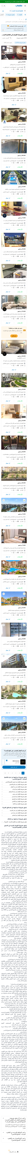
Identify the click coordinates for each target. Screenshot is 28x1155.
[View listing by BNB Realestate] (5, 309)
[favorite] (3, 48)
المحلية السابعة (6, 129)
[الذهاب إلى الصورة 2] (14, 152)
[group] (14, 53)
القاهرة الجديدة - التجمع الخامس (16, 67)
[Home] (26, 19)
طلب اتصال (13, 767)
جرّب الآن (14, 336)
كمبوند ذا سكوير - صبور (5, 706)
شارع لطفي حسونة (5, 67)
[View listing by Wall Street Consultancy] (5, 91)
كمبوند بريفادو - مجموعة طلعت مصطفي (5, 285)
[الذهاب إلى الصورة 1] (15, 152)
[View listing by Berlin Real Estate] (5, 216)
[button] (4, 5)
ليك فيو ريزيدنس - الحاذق (5, 160)
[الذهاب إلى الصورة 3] (13, 152)
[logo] (19, 6)
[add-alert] (3, 11)
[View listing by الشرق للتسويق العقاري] (5, 122)
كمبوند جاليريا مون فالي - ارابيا (5, 426)
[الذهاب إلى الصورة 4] (12, 152)
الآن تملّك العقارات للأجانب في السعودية (15, 1)
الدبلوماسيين (6, 223)
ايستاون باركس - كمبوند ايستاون (5, 98)
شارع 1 (7, 457)
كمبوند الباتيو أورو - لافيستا (5, 192)
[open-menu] (25, 5)
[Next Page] (5, 773)
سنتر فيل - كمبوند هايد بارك (5, 394)
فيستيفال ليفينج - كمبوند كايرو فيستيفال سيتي (5, 254)
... (21, 19)
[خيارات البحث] (25, 14)
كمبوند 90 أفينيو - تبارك (5, 363)
